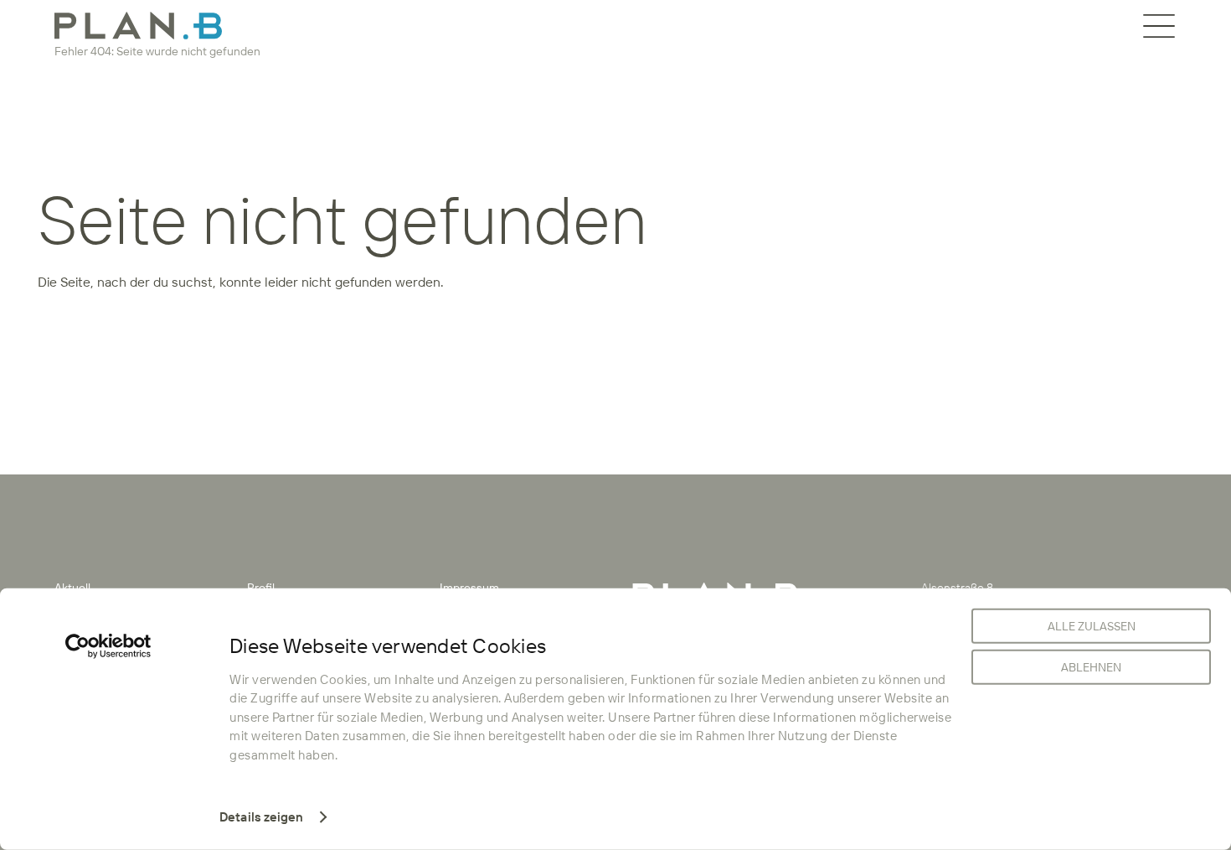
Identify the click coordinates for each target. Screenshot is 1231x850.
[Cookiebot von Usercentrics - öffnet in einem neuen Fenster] (108, 646)
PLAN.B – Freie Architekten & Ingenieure (138, 25)
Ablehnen (1091, 667)
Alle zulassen (1092, 626)
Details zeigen (261, 817)
